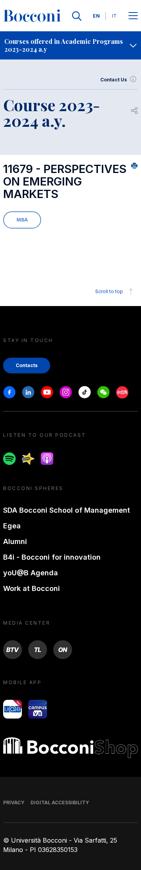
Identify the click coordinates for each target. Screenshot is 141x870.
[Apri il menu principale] (133, 16)
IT (114, 16)
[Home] (32, 16)
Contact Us (113, 80)
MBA (22, 220)
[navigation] (70, 45)
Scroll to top (109, 291)
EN (96, 16)
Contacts (27, 365)
